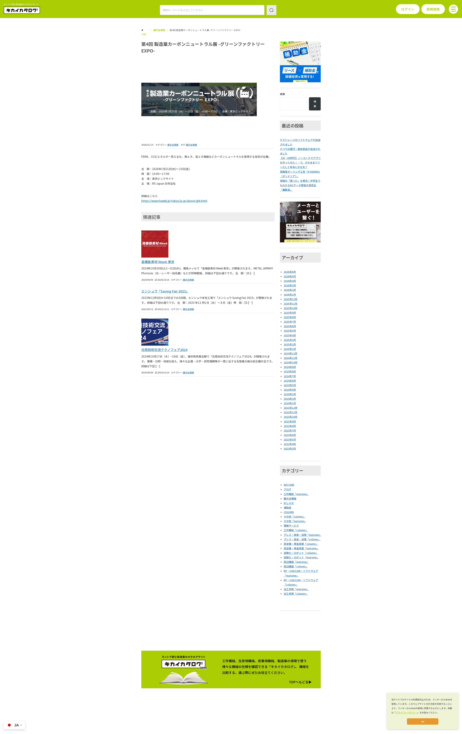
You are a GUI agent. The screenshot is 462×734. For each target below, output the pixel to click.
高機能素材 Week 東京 (157, 261)
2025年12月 (290, 299)
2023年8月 (290, 426)
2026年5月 (290, 276)
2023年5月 (290, 439)
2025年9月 (290, 312)
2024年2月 (290, 398)
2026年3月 (290, 285)
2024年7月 (290, 376)
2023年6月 (290, 435)
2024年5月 (290, 385)
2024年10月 (290, 362)
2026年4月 (290, 281)
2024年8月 (290, 371)
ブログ (287, 489)
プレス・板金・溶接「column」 (302, 539)
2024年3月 (290, 394)
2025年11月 (290, 303)
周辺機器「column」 (296, 566)
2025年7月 (290, 321)
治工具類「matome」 (296, 589)
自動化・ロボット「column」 (301, 553)
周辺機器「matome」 (296, 562)
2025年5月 (290, 330)
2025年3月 (290, 340)
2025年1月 (290, 349)
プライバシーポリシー (406, 712)
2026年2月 (290, 290)
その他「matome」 (295, 521)
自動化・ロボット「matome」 (301, 557)
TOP (143, 34)
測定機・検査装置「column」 (301, 544)
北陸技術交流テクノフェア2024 (164, 349)
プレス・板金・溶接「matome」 (303, 535)
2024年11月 (290, 358)
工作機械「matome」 (296, 494)
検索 (282, 94)
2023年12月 (290, 408)
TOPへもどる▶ (300, 681)
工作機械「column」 (296, 530)
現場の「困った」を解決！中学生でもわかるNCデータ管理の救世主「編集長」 (300, 185)
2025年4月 (290, 335)
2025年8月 (290, 317)
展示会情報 (159, 30)
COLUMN (289, 512)
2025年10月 (290, 308)
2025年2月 (290, 344)
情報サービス (291, 525)
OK (422, 721)
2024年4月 (290, 389)
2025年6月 (290, 326)
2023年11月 (290, 412)
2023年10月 (290, 417)
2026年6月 (290, 272)
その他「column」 (295, 516)
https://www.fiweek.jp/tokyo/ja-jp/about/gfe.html (174, 201)
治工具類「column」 (296, 593)
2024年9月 (290, 367)
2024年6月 (290, 380)
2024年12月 (290, 353)
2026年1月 (290, 294)
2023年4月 (290, 444)
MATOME (289, 485)
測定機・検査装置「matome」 (301, 548)
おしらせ (289, 503)
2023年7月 (290, 430)
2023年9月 (290, 421)
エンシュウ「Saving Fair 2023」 (165, 291)
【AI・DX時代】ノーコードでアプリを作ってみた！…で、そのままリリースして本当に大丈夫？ (300, 162)
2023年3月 (290, 448)
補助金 (287, 507)
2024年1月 (290, 403)
